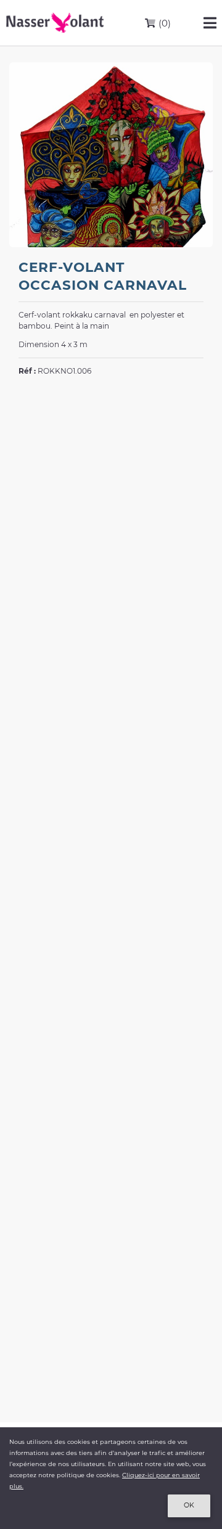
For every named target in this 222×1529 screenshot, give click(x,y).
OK (189, 1505)
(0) (163, 23)
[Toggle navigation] (210, 23)
